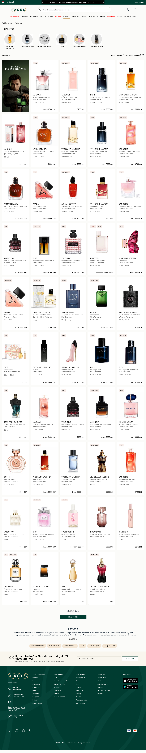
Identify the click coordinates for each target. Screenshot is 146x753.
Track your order (81, 700)
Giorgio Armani (59, 684)
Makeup (35, 690)
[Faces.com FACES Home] (18, 10)
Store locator (80, 703)
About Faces (102, 678)
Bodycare (36, 697)
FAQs (77, 684)
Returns (78, 697)
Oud (82, 646)
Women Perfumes (37, 646)
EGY (6, 2)
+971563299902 (18, 697)
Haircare (35, 700)
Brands (35, 678)
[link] (15, 16)
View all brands (59, 697)
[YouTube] (16, 730)
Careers (100, 687)
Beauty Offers (37, 703)
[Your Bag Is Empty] (135, 9)
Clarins (56, 694)
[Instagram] (23, 730)
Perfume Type (94, 646)
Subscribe (130, 659)
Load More (73, 617)
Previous (43, 2)
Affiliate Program (103, 684)
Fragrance (36, 687)
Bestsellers (36, 684)
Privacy (100, 694)
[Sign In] (128, 10)
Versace (57, 687)
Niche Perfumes (70, 646)
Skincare (36, 694)
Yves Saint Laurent (60, 681)
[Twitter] (30, 730)
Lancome (57, 690)
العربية (11, 2)
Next (103, 2)
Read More (73, 639)
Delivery (78, 694)
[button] (5, 2)
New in (35, 681)
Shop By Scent (110, 646)
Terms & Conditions (104, 690)
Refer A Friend (80, 690)
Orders (78, 681)
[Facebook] (10, 730)
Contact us (101, 681)
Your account (80, 678)
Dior (55, 678)
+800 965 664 (17, 690)
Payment (79, 687)
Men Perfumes (54, 646)
